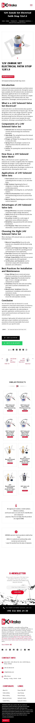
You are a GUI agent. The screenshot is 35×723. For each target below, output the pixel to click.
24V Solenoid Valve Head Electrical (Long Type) (10, 407)
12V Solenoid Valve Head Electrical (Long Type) (25, 407)
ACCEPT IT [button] (5, 720)
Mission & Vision (7, 698)
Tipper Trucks (17, 636)
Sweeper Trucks (27, 638)
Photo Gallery (6, 695)
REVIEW (9, 401)
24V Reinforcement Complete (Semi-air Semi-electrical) (25, 460)
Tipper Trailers (24, 636)
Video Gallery (6, 693)
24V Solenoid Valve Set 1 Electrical (24, 361)
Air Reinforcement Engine (10, 459)
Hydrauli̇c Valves (22, 700)
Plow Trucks (5, 639)
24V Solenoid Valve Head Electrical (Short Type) (10, 433)
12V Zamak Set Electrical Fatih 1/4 (10, 361)
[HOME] (9, 5)
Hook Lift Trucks (26, 639)
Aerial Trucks (11, 639)
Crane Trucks (18, 639)
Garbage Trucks (19, 638)
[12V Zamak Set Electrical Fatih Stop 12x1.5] (18, 46)
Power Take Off (21, 690)
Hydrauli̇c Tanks (22, 698)
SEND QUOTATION (11, 338)
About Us (5, 690)
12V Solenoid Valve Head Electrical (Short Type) (25, 433)
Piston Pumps (21, 695)
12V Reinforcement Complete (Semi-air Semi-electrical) (10, 487)
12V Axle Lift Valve (25, 487)
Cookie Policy (6, 700)
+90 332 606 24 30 (17, 611)
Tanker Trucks (11, 638)
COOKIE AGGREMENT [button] (8, 716)
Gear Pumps (21, 693)
